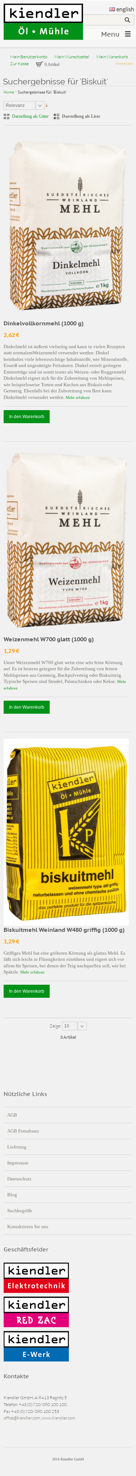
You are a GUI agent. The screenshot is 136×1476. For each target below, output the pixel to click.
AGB (12, 1115)
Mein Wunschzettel (71, 56)
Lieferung (16, 1147)
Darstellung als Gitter (30, 116)
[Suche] (127, 20)
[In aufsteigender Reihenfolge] (46, 105)
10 (66, 1026)
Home (9, 92)
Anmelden (124, 63)
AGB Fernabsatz (23, 1131)
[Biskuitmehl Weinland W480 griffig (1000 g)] (66, 832)
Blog (12, 1194)
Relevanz (15, 105)
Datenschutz (19, 1178)
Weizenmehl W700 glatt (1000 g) (49, 639)
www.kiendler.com (58, 1418)
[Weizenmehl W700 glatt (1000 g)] (66, 541)
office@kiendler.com (22, 1418)
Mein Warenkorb (112, 56)
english (125, 9)
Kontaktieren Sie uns (27, 1226)
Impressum (17, 1163)
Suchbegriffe (19, 1210)
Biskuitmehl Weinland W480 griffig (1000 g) (64, 929)
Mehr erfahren (78, 397)
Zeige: (56, 1026)
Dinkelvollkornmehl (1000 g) (44, 323)
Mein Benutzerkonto (28, 56)
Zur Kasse (19, 63)
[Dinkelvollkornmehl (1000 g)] (66, 225)
